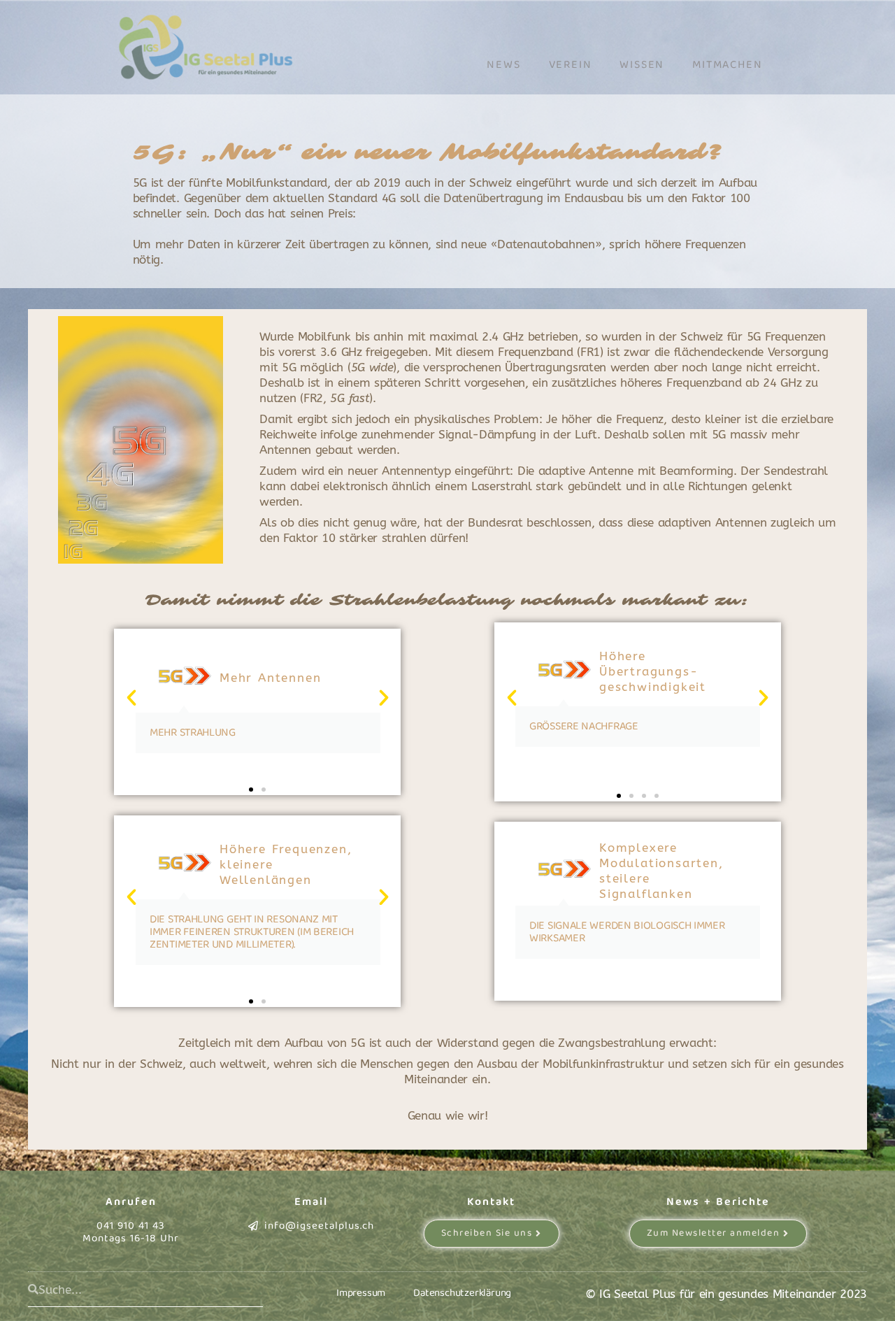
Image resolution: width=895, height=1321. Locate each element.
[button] (131, 697)
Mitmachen (727, 64)
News (503, 64)
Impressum (360, 1293)
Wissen (642, 64)
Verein (570, 64)
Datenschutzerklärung (462, 1293)
